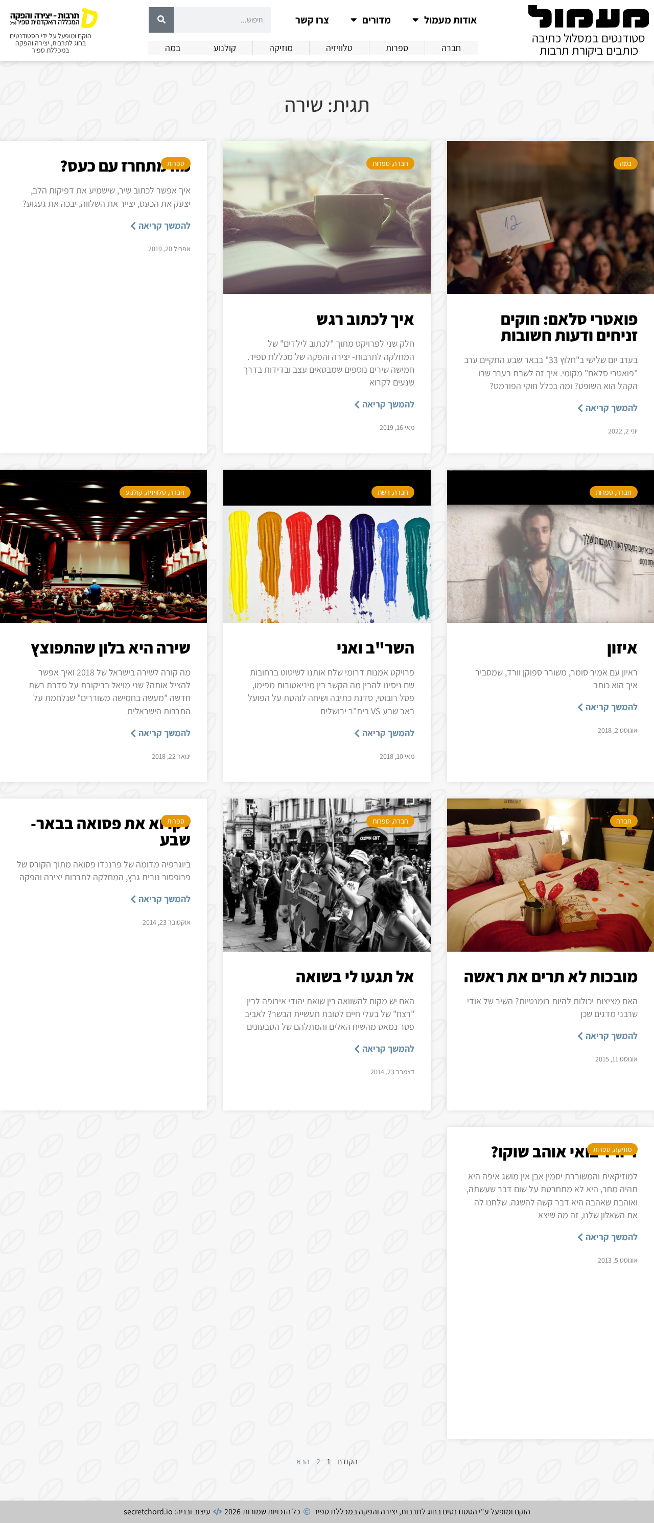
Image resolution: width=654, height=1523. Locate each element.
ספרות (381, 163)
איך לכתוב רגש (365, 318)
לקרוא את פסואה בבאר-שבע (111, 831)
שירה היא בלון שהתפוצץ (111, 647)
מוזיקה (623, 1149)
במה (626, 163)
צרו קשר (312, 20)
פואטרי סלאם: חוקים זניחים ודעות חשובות (569, 327)
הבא (303, 1461)
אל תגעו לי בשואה (355, 976)
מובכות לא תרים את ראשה (551, 976)
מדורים (376, 20)
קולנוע (134, 492)
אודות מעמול (450, 20)
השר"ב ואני (375, 647)
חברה (400, 163)
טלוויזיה (156, 492)
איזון (622, 647)
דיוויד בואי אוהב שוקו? (564, 1151)
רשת (384, 492)
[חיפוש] (161, 20)
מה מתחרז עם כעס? (125, 165)
